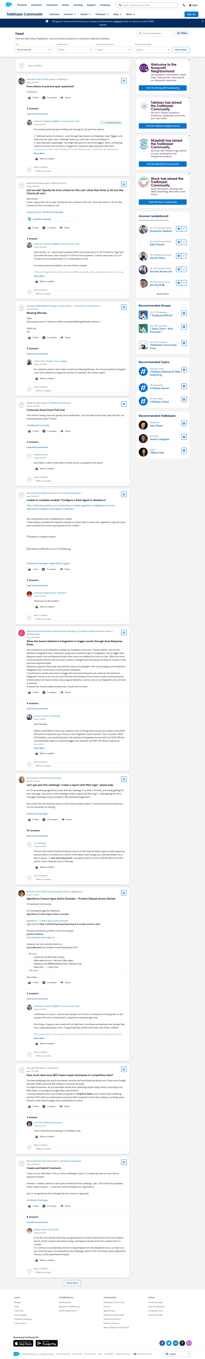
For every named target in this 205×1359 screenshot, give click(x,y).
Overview (54, 14)
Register (118, 21)
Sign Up (191, 14)
